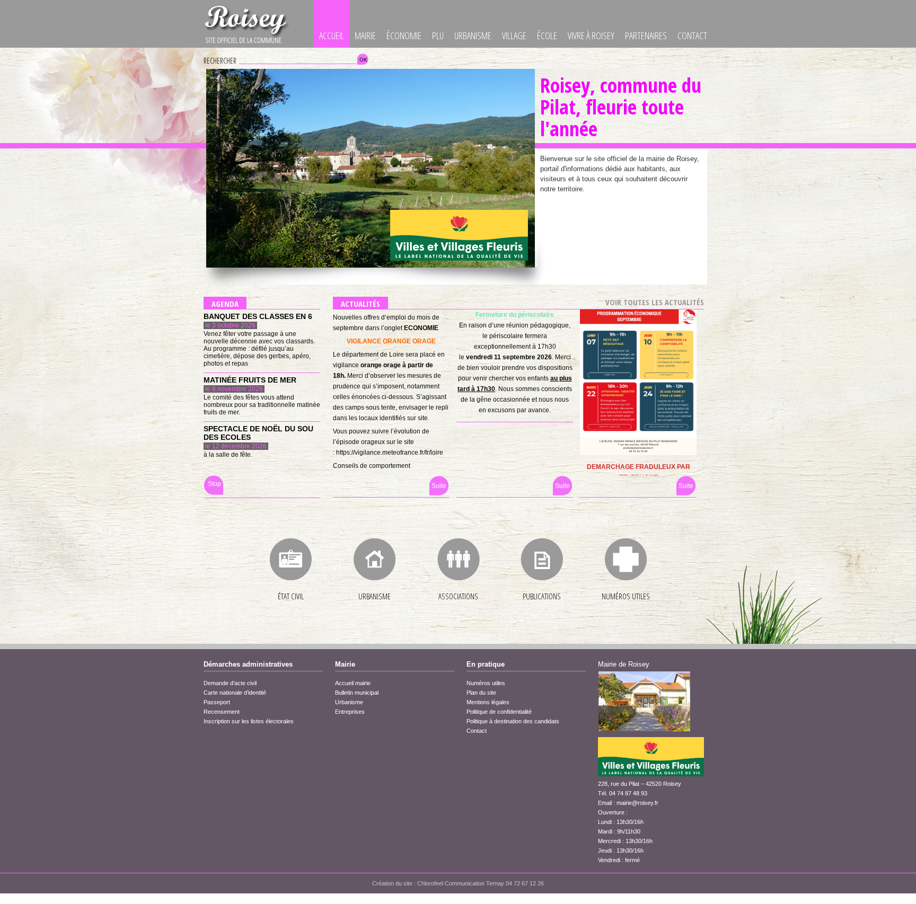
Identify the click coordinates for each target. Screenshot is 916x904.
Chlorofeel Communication (451, 883)
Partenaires (646, 35)
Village (514, 35)
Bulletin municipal (356, 692)
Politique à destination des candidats (512, 721)
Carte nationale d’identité (235, 692)
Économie (403, 35)
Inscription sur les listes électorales (249, 721)
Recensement (222, 711)
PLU (438, 35)
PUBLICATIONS (542, 596)
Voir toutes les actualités (654, 302)
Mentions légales (487, 702)
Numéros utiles (626, 596)
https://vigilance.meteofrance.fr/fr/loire (389, 452)
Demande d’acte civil (230, 683)
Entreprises (350, 711)
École (547, 35)
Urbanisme (472, 35)
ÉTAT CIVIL (291, 596)
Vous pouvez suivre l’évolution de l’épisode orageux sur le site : (381, 442)
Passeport (217, 702)
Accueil (331, 35)
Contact (692, 35)
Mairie (365, 35)
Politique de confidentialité (499, 711)
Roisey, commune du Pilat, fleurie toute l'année (620, 106)
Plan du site (481, 692)
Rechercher (220, 61)
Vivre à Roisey (591, 35)
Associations (458, 596)
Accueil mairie (353, 683)
